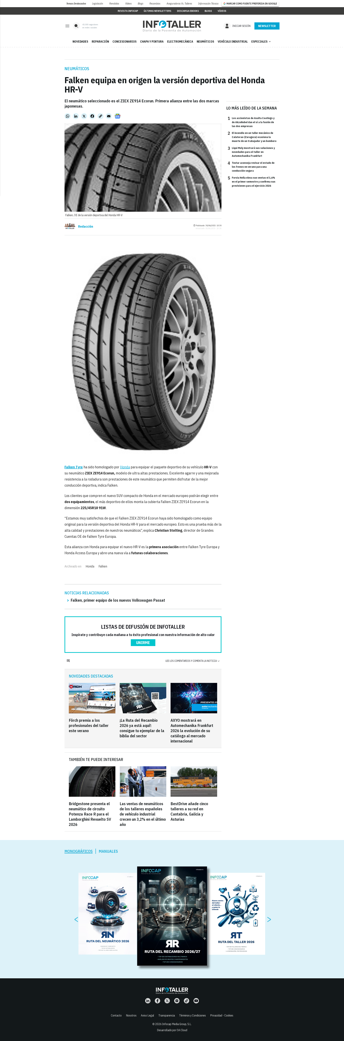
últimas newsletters (157, 11)
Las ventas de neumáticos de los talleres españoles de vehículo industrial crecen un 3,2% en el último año (143, 814)
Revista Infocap (128, 11)
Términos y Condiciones (192, 1015)
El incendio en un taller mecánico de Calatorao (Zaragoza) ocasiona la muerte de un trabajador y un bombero (252, 137)
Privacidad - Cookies (221, 1015)
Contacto (116, 1015)
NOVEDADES (80, 41)
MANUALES (108, 851)
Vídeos (128, 3)
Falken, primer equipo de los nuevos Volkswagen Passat (118, 600)
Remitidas (114, 3)
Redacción (85, 226)
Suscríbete (267, 26)
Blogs (140, 3)
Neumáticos (76, 68)
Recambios (154, 3)
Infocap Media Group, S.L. (177, 1024)
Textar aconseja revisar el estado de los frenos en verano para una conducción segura (251, 167)
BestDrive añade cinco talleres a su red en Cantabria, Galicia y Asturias (189, 811)
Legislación (97, 3)
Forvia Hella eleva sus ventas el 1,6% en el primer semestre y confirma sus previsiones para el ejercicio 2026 (251, 181)
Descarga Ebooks (188, 11)
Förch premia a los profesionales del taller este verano (89, 725)
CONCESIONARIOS (125, 41)
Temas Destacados (76, 3)
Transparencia (166, 1015)
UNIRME (143, 642)
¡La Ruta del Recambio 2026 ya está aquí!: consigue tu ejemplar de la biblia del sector (142, 728)
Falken (103, 566)
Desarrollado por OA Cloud (172, 1030)
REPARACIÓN (100, 41)
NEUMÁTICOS (205, 41)
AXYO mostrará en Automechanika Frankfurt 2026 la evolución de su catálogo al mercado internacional (192, 731)
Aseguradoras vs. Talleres (179, 3)
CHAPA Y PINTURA (152, 41)
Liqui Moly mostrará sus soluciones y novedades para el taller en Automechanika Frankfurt (251, 152)
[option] (172, 916)
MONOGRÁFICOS (78, 851)
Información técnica (208, 3)
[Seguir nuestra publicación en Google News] (117, 116)
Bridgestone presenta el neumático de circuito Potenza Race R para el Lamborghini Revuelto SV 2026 (90, 814)
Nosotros (131, 1015)
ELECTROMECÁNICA (180, 41)
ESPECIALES (261, 41)
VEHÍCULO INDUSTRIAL (233, 41)
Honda (125, 467)
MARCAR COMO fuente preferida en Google (251, 3)
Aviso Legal (147, 1015)
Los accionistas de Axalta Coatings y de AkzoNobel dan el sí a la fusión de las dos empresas (251, 122)
